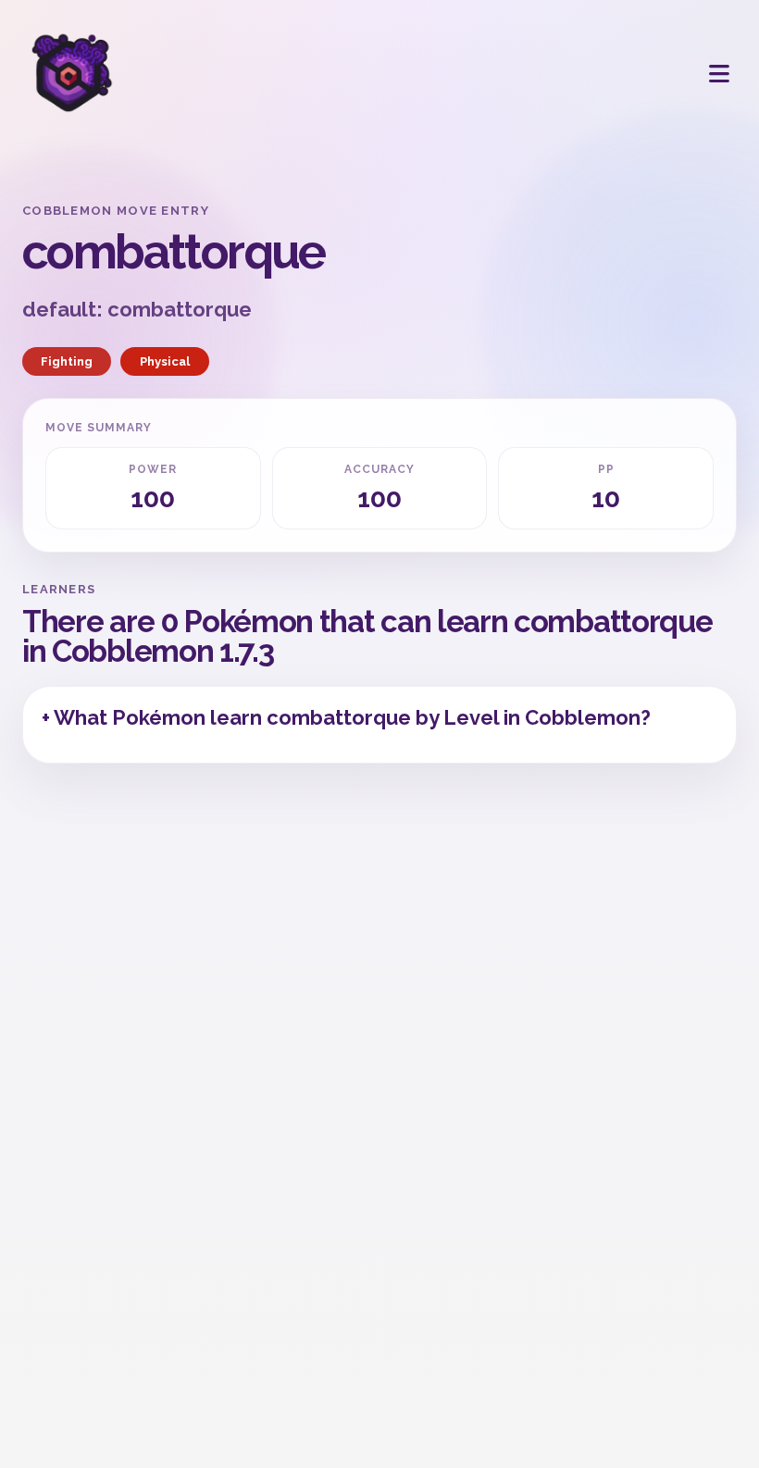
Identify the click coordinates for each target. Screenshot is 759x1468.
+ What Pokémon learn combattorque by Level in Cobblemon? (346, 717)
